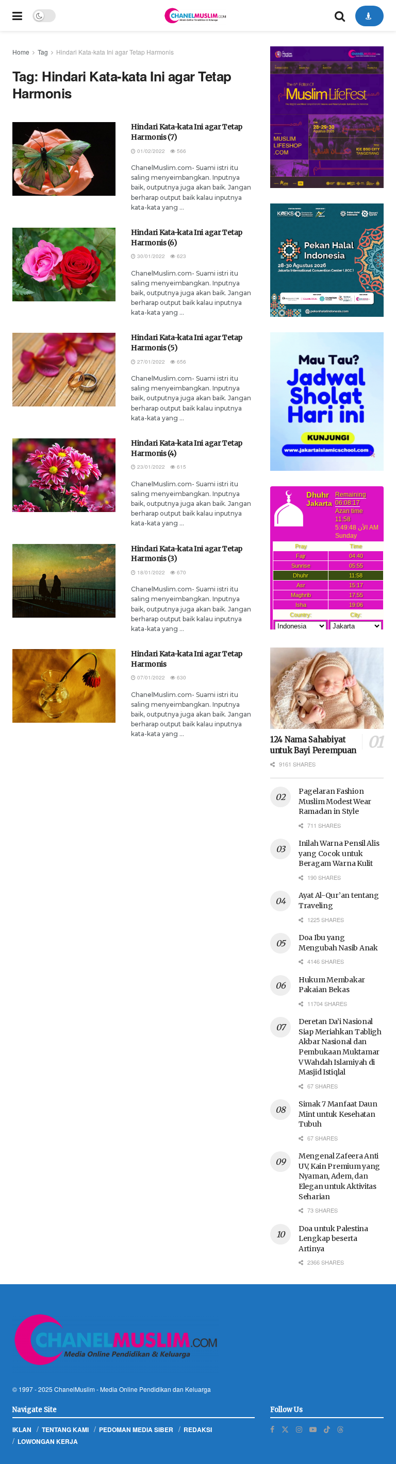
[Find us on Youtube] (313, 1429)
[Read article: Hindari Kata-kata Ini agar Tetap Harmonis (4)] (64, 475)
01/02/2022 (150, 151)
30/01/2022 (150, 256)
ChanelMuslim (74, 1389)
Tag (43, 51)
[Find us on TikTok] (327, 1429)
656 (180, 361)
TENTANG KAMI (65, 1429)
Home (20, 51)
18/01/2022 (150, 572)
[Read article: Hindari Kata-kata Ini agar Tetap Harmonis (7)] (64, 159)
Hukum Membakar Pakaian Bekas (332, 985)
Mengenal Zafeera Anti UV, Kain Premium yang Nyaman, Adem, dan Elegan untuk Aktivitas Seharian (339, 1176)
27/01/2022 (150, 361)
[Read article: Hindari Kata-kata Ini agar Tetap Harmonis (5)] (64, 369)
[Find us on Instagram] (299, 1429)
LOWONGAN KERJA (48, 1441)
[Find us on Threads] (340, 1429)
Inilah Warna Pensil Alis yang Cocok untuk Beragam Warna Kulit (339, 853)
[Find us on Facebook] (272, 1429)
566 (180, 151)
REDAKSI (198, 1429)
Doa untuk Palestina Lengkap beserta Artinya (333, 1238)
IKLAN (21, 1429)
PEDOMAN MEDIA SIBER (136, 1429)
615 (180, 466)
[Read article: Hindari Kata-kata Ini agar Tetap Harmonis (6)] (64, 264)
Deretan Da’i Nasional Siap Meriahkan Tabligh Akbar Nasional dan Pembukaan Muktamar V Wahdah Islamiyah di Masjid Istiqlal (340, 1047)
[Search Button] (340, 15)
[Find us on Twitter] (285, 1429)
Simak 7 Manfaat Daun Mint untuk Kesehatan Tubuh (338, 1114)
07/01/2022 (150, 677)
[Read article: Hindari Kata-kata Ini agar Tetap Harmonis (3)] (64, 581)
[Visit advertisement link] (327, 117)
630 (180, 677)
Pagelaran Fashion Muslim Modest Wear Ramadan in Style (335, 801)
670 (180, 572)
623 (180, 256)
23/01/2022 (150, 466)
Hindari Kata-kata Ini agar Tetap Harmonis (115, 51)
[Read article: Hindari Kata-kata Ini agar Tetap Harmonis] (64, 686)
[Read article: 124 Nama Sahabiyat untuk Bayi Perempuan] (327, 688)
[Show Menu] (17, 15)
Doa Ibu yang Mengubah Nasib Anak (338, 942)
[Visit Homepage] (195, 15)
